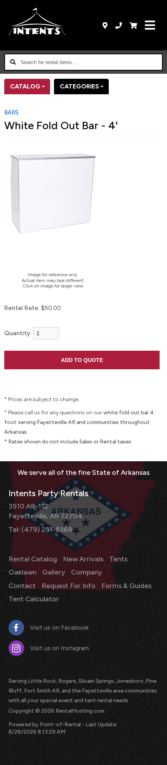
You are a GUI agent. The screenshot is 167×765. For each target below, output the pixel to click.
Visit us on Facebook (59, 627)
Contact (22, 586)
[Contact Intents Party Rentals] (105, 25)
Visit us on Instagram (59, 648)
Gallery (53, 572)
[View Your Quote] (133, 25)
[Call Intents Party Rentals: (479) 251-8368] (118, 25)
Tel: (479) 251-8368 (40, 529)
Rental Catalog (33, 559)
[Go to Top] (156, 754)
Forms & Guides (126, 586)
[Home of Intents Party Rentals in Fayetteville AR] (37, 21)
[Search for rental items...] (13, 62)
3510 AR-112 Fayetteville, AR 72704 (45, 511)
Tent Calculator (34, 599)
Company (86, 572)
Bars (11, 112)
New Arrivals (83, 559)
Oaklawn (23, 572)
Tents (118, 559)
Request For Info (69, 586)
